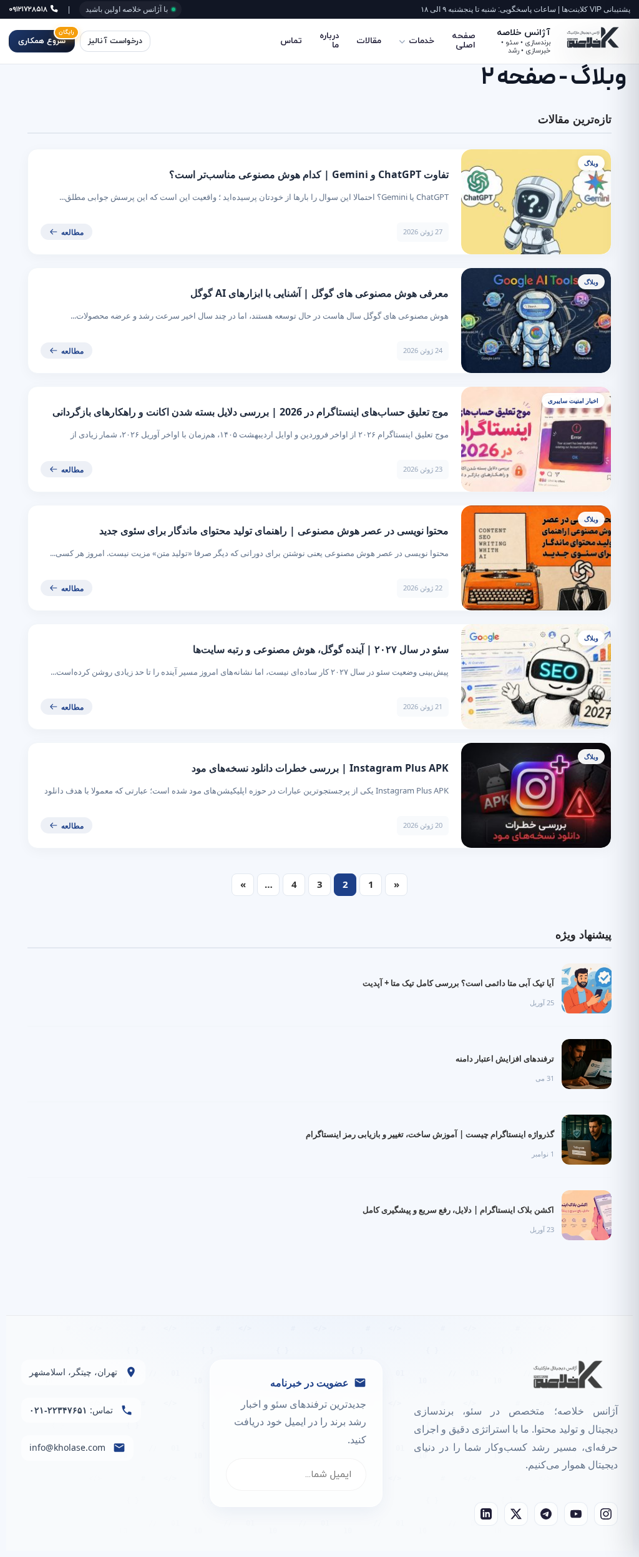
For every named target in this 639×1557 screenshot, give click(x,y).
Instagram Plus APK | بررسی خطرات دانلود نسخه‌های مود (320, 768)
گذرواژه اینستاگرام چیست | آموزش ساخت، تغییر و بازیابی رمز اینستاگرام (430, 1134)
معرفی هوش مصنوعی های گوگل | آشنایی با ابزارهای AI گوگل (319, 293)
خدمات (421, 41)
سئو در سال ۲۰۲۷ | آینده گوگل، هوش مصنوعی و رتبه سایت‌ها (321, 649)
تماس (291, 41)
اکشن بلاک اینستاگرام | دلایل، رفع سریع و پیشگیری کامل (458, 1209)
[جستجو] (174, 41)
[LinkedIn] (486, 1514)
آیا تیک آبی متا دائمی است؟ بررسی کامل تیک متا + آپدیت (458, 982)
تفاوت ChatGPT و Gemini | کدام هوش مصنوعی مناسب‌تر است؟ (309, 174)
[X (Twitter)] (516, 1514)
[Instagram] (606, 1514)
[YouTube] (576, 1514)
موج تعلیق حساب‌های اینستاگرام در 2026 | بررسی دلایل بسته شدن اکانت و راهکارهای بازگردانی (250, 412)
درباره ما (329, 40)
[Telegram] (546, 1514)
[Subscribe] (247, 1474)
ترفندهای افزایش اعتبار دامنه (505, 1058)
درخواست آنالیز (115, 41)
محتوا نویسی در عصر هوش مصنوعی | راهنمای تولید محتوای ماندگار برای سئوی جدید (274, 530)
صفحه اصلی (464, 40)
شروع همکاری (46, 38)
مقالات (368, 41)
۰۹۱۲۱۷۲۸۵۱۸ (30, 9)
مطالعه (72, 232)
